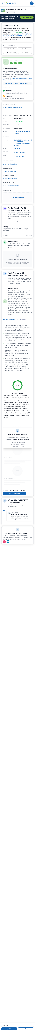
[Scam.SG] (8, 3)
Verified (10, 79)
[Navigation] (32, 3)
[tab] (9, 319)
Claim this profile (27, 17)
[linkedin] (8, 541)
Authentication (17, 393)
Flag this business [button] (11, 52)
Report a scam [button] (26, 48)
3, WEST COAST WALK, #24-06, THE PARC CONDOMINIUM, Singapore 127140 (17, 35)
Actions (27, 1028)
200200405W (24, 28)
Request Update (16, 493)
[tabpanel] (17, 348)
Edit (10, 1028)
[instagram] (4, 541)
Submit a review (11, 48)
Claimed (14, 78)
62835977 (17, 148)
